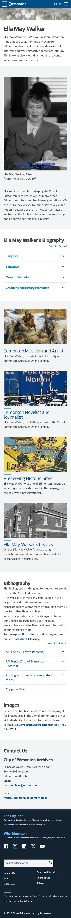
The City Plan (13, 816)
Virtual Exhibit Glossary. (24, 639)
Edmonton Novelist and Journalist (27, 414)
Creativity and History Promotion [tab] (27, 288)
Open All (53, 246)
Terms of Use (43, 878)
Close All (63, 246)
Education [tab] (12, 267)
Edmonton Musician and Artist (34, 351)
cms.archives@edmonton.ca (38, 725)
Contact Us (9, 873)
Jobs (6, 878)
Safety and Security (47, 872)
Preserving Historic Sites (28, 478)
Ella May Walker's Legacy (28, 544)
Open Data (9, 884)
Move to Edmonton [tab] (18, 277)
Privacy (40, 883)
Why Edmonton (15, 833)
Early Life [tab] (12, 256)
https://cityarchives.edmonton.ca (25, 798)
